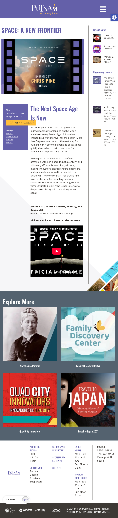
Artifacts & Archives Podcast (109, 59)
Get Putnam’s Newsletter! (58, 448)
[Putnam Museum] (44, 9)
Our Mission (36, 467)
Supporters (36, 481)
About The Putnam (35, 448)
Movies (9, 133)
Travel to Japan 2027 (109, 36)
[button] (114, 17)
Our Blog (56, 468)
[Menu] (103, 9)
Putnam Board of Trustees (35, 475)
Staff (32, 454)
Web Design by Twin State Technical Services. (88, 511)
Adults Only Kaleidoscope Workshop (110, 110)
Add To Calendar (23, 123)
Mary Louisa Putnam (30, 366)
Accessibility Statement (58, 459)
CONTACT (101, 447)
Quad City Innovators (29, 431)
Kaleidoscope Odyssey (110, 47)
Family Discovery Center (88, 366)
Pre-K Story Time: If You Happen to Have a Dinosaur (109, 83)
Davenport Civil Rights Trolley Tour (109, 133)
